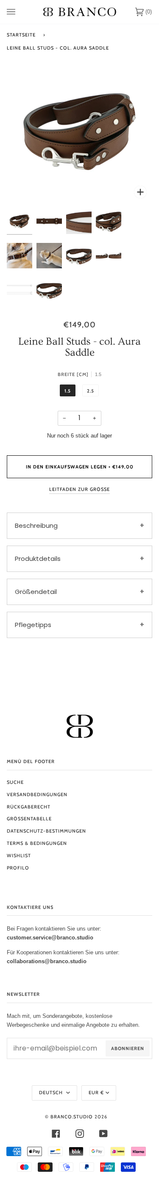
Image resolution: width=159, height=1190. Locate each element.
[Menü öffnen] (19, 12)
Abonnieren (127, 1048)
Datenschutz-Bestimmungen (46, 831)
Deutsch (51, 1092)
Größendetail (36, 591)
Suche (15, 782)
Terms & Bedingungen (37, 843)
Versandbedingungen (37, 794)
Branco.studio (71, 1117)
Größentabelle (29, 819)
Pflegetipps (33, 624)
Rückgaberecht (28, 807)
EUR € (96, 1092)
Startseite (21, 35)
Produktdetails (38, 558)
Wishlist (19, 855)
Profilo (18, 868)
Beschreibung (36, 525)
